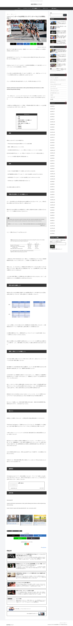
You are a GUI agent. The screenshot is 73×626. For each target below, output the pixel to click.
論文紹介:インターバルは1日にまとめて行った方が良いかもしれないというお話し (39, 523)
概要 (19, 116)
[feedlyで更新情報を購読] (26, 544)
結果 (19, 118)
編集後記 (19, 126)
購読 (52, 246)
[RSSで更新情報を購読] (28, 544)
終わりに (19, 124)
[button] (40, 44)
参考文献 (19, 128)
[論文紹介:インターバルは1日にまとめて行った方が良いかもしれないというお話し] (40, 518)
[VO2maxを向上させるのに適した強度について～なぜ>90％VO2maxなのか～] (26, 518)
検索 (51, 12)
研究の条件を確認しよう (22, 121)
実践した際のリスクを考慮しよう (24, 123)
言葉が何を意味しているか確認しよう (25, 120)
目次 (25, 114)
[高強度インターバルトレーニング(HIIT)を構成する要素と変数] (13, 518)
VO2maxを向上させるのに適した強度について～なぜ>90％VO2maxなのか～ (26, 523)
